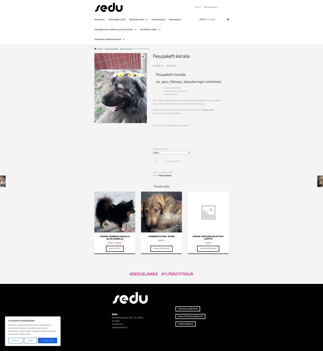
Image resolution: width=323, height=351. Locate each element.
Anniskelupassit (158, 19)
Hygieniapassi (175, 19)
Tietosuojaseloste (188, 309)
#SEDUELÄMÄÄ (144, 274)
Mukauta (15, 340)
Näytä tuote (115, 248)
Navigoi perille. (207, 110)
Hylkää (30, 340)
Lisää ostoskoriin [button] (161, 248)
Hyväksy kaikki (47, 340)
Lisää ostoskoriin (173, 161)
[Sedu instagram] (192, 294)
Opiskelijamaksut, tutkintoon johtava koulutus (113, 29)
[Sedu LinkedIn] (199, 294)
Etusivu (100, 49)
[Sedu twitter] (185, 294)
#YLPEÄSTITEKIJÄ (177, 274)
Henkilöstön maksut (148, 29)
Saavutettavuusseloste (190, 316)
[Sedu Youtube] (206, 294)
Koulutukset (99, 19)
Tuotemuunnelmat (161, 149)
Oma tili (198, 7)
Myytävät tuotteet (137, 19)
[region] (33, 331)
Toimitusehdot (185, 324)
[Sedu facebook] (178, 294)
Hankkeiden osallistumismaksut (107, 39)
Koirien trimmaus (126, 49)
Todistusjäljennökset (117, 19)
